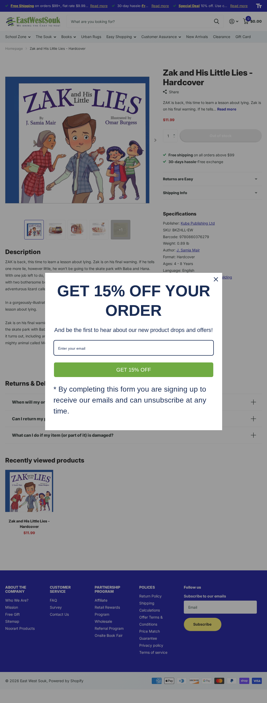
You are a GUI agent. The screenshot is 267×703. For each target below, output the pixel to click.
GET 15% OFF (133, 370)
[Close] (216, 279)
